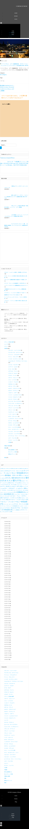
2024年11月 (6, 553)
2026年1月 (6, 536)
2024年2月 (6, 573)
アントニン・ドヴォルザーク (14, 354)
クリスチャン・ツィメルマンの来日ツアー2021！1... (15, 292)
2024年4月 (6, 569)
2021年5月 (6, 642)
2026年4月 (6, 530)
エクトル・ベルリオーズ (13, 364)
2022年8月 (6, 610)
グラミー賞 (6, 486)
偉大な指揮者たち (12, 449)
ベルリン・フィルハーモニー (19, 499)
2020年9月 (6, 659)
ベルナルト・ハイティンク (12, 498)
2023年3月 (6, 594)
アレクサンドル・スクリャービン (15, 352)
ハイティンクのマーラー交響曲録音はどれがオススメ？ (16, 285)
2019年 (7, 470)
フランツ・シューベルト (13, 407)
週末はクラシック (12, 454)
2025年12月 (6, 538)
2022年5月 (6, 616)
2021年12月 (6, 627)
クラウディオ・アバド (10, 484)
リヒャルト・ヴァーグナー (14, 431)
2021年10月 (6, 631)
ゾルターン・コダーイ (13, 392)
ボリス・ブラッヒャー (13, 416)
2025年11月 (6, 541)
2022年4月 (6, 618)
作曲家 (5, 348)
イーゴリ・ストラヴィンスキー (15, 358)
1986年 (17, 468)
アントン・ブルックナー (13, 356)
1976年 (2, 468)
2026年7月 (6, 523)
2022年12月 (6, 601)
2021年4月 (6, 644)
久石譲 (9, 442)
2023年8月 (6, 584)
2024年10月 (6, 556)
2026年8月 (6, 521)
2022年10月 (6, 605)
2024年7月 (6, 562)
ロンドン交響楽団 (17, 509)
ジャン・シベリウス (12, 379)
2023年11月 (6, 577)
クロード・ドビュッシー (13, 377)
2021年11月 (6, 629)
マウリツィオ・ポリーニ (8, 504)
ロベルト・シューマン (13, 440)
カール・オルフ (11, 369)
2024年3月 (6, 571)
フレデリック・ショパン (13, 412)
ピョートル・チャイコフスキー (15, 401)
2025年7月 (6, 543)
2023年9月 (6, 582)
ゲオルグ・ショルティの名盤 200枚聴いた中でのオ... (15, 272)
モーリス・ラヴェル (12, 420)
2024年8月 (6, 560)
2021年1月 (6, 650)
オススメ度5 (13, 480)
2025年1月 (6, 549)
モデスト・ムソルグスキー (14, 422)
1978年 (12, 468)
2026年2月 (6, 534)
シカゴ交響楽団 (19, 492)
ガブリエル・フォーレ (13, 371)
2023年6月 (6, 588)
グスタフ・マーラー (12, 375)
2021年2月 (6, 648)
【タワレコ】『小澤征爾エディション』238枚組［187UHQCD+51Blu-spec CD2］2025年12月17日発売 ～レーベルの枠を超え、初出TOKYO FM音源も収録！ (14, 163)
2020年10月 (6, 657)
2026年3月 (6, 532)
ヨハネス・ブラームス (13, 425)
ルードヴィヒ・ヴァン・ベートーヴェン (16, 435)
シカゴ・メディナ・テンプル (6, 492)
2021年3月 (6, 646)
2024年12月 (6, 551)
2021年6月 (6, 640)
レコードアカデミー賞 (8, 508)
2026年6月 (6, 525)
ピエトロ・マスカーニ (13, 399)
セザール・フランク (12, 386)
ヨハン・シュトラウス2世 (13, 427)
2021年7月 (6, 638)
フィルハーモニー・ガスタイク (20, 494)
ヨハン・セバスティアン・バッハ (15, 429)
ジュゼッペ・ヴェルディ (13, 382)
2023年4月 (6, 592)
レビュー (6, 346)
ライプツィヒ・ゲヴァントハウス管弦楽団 (9, 506)
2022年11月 (6, 603)
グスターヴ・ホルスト (13, 373)
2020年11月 (6, 655)
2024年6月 (6, 564)
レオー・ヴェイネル (12, 438)
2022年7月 (6, 612)
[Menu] (14, 23)
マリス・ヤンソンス (21, 504)
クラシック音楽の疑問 (9, 342)
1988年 (26, 468)
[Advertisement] (14, 247)
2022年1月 (6, 625)
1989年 (2, 470)
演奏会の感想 (7, 445)
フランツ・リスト (12, 410)
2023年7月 (6, 586)
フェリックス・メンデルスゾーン (15, 403)
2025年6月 (6, 545)
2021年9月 (6, 633)
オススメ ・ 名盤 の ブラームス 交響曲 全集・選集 (15, 318)
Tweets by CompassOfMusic (7, 158)
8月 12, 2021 (4, 60)
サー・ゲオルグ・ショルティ (15, 488)
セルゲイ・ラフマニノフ (13, 390)
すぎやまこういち (12, 384)
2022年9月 (6, 607)
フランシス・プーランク (13, 405)
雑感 (5, 457)
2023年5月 (6, 590)
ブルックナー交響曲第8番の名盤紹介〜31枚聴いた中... (15, 279)
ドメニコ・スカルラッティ (14, 397)
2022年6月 (6, 614)
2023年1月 (6, 599)
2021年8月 (6, 635)
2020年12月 (6, 653)
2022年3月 (6, 620)
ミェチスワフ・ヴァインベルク (15, 418)
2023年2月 (6, 597)
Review (16, 16)
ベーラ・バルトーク (12, 414)
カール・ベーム (15, 483)
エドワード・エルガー (13, 366)
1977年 (7, 468)
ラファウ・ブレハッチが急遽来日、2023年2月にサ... (15, 283)
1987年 (21, 468)
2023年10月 (6, 579)
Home (15, 13)
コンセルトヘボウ (16, 486)
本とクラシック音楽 (12, 451)
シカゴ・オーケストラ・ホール (20, 490)
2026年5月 (6, 528)
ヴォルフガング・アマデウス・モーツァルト (17, 361)
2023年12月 (6, 575)
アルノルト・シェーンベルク (14, 350)
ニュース (6, 344)
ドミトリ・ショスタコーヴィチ (15, 394)
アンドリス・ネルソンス (16, 470)
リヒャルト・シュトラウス (14, 433)
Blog (16, 19)
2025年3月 (6, 547)
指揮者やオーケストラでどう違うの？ (12, 294)
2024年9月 (6, 558)
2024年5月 (6, 566)
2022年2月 (6, 622)
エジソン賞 (25, 475)
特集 (5, 448)
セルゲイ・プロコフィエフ (14, 388)
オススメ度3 (11, 478)
